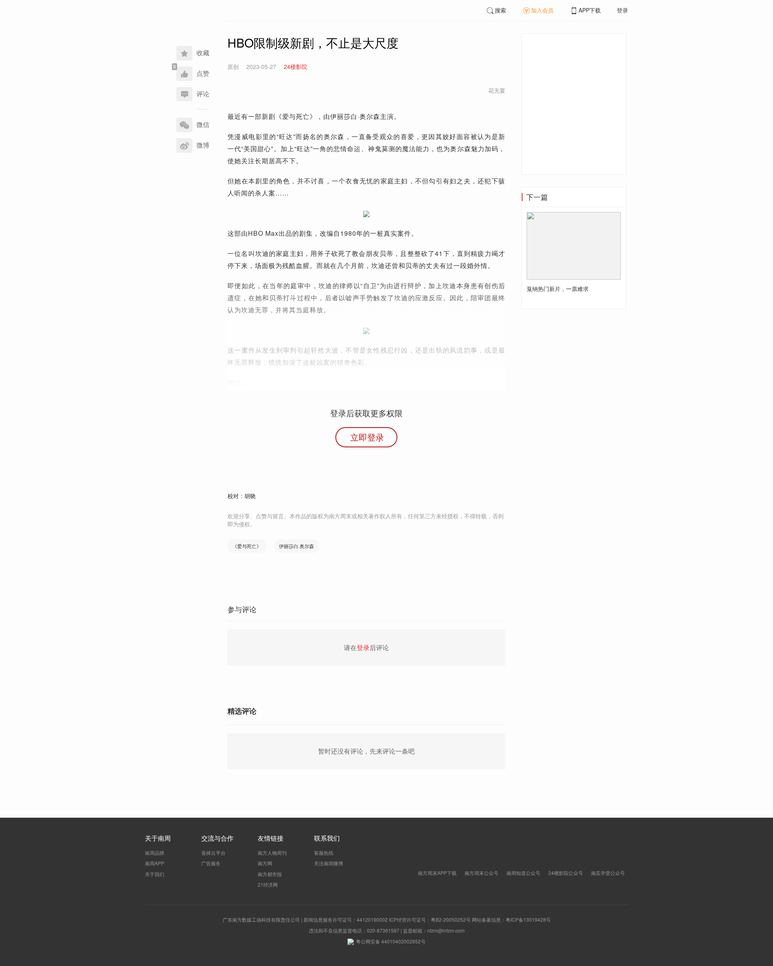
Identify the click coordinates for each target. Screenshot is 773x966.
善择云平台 (213, 852)
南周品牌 (154, 852)
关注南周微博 (328, 863)
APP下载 (590, 10)
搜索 (500, 10)
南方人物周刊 (272, 852)
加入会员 (542, 10)
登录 (622, 10)
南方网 (265, 863)
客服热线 (323, 852)
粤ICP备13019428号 (528, 919)
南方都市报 (270, 873)
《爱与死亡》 (246, 545)
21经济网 (268, 884)
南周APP (154, 863)
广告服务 (211, 863)
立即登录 (367, 437)
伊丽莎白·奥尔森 (296, 545)
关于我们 (154, 873)
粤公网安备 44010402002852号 (391, 941)
